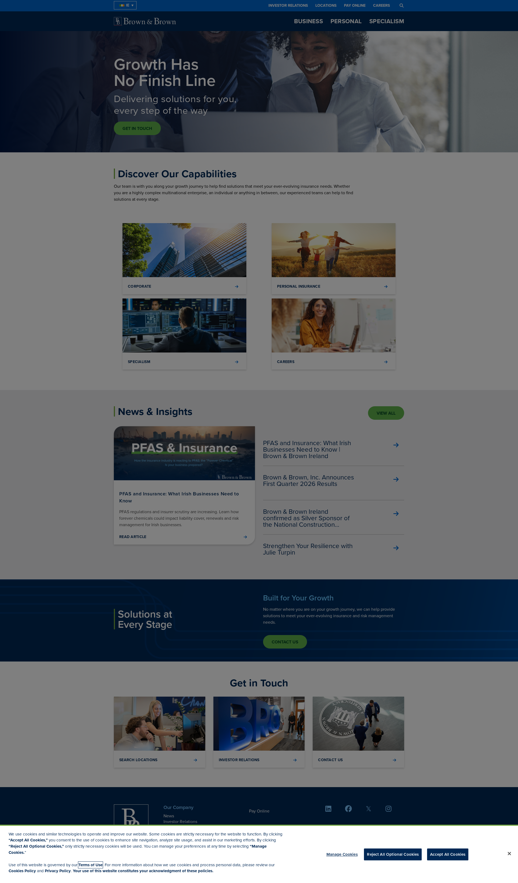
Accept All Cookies (448, 854)
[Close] (509, 854)
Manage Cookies (342, 854)
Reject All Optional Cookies (393, 854)
